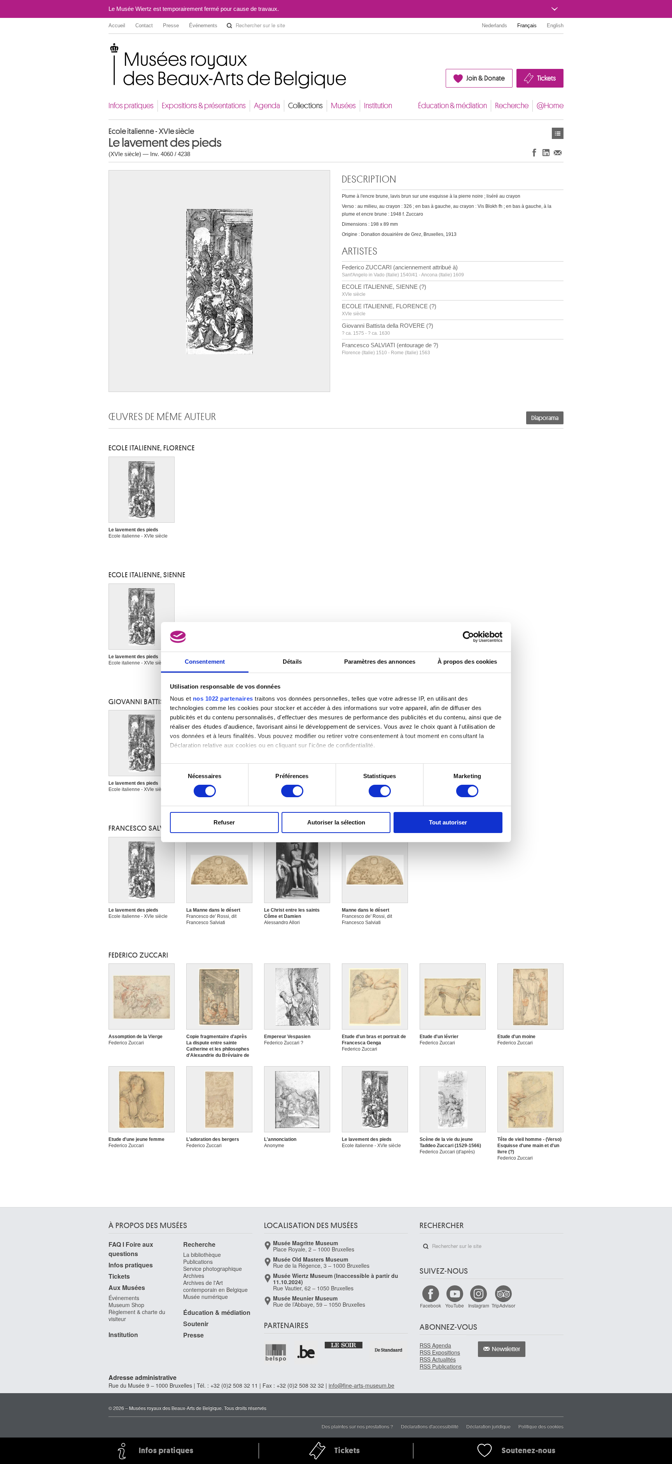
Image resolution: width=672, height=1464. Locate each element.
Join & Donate (485, 78)
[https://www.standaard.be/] (388, 1350)
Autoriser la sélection (336, 822)
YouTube (454, 1305)
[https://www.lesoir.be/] (344, 1344)
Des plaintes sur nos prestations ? (357, 1426)
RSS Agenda (435, 1345)
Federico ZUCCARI (138, 955)
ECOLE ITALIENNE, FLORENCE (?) (389, 309)
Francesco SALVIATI (142, 828)
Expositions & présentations (204, 106)
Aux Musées (126, 1287)
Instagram (478, 1305)
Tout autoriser (448, 822)
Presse (171, 25)
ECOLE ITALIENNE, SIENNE (147, 574)
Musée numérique (205, 1296)
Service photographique (212, 1268)
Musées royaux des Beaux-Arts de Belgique (109, 50)
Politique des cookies (541, 1426)
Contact (144, 25)
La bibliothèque (202, 1254)
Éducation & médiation (452, 106)
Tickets (546, 78)
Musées (343, 106)
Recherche (511, 106)
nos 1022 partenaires (223, 698)
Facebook (430, 1305)
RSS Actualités (438, 1359)
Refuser (224, 822)
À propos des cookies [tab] (467, 661)
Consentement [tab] (205, 661)
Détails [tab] (292, 661)
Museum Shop (126, 1304)
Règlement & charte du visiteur (136, 1315)
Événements (203, 25)
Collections (305, 106)
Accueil (116, 25)
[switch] (292, 791)
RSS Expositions (440, 1352)
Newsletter (506, 1349)
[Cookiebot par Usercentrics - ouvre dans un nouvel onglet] (468, 637)
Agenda (267, 106)
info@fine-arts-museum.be (361, 1385)
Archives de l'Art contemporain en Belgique (215, 1286)
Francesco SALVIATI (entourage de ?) (390, 348)
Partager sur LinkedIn (546, 152)
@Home (550, 106)
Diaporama (544, 418)
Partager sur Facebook (534, 152)
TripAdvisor (503, 1305)
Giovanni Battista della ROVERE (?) (387, 329)
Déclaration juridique (488, 1426)
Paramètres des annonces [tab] (379, 661)
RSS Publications (441, 1366)
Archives (193, 1275)
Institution (378, 106)
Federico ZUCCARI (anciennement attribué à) (403, 271)
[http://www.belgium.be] (306, 1352)
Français (527, 25)
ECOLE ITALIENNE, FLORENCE (151, 448)
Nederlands (494, 25)
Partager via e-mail (558, 152)
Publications (198, 1261)
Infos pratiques (131, 106)
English (555, 25)
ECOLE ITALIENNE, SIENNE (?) (384, 290)
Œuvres (558, 133)
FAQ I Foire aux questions (130, 1249)
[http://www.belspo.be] (276, 1352)
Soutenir (195, 1323)
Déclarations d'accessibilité (429, 1426)
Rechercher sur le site (229, 25)
